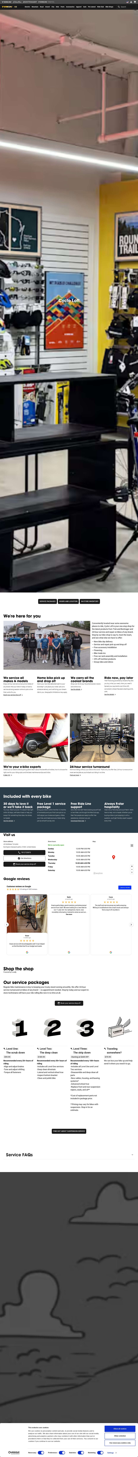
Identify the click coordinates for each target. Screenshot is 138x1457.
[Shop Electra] (17, 2)
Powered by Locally (9, 972)
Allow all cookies (120, 1429)
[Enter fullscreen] (131, 845)
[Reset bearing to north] (131, 872)
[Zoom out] (131, 869)
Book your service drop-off (12, 695)
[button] (113, 857)
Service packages (48, 601)
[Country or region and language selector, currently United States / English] (127, 2)
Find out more (74, 775)
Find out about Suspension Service (69, 1131)
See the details (75, 689)
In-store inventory (90, 601)
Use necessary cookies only (120, 1443)
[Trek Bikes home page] (7, 2)
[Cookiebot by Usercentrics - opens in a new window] (14, 1452)
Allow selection (120, 1436)
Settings (110, 1453)
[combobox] (126, 7)
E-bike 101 (6, 775)
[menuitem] (27, 7)
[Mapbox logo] (98, 873)
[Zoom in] (131, 866)
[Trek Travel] (46, 2)
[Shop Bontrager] (30, 2)
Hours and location (68, 601)
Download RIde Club (77, 821)
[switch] (62, 1452)
